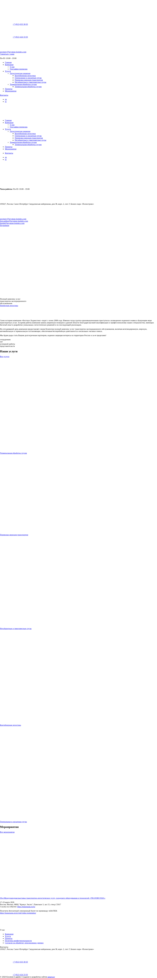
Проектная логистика (9, 306)
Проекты (8, 89)
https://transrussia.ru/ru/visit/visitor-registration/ (18, 913)
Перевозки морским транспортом (29, 80)
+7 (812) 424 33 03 (20, 37)
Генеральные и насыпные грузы (28, 78)
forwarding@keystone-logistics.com (14, 221)
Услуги (8, 71)
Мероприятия (10, 91)
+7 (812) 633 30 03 (20, 24)
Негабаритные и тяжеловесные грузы (30, 82)
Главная (8, 62)
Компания (9, 65)
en (6, 99)
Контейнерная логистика (25, 76)
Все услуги (4, 357)
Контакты (4, 95)
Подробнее (4, 225)
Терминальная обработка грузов (23, 84)
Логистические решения (20, 73)
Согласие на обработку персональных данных (24, 943)
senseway (51, 977)
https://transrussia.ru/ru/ (26, 907)
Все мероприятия (7, 832)
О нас (12, 67)
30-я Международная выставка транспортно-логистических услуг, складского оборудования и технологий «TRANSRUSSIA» (52, 898)
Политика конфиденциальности (18, 941)
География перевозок (18, 69)
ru (6, 101)
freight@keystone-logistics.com (12, 223)
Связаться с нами (7, 54)
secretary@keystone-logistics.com (13, 52)
